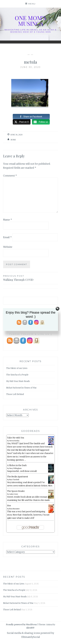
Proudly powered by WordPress (21, 624)
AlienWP (30, 628)
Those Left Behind (15, 394)
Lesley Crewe (13, 494)
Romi (13, 140)
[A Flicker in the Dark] (51, 472)
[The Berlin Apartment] (51, 483)
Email (7, 237)
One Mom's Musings (30, 20)
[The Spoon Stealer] (51, 498)
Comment (10, 175)
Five (9, 505)
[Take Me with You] (51, 444)
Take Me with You (15, 438)
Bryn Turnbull (14, 480)
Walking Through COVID (18, 278)
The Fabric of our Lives (16, 368)
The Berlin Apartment (17, 476)
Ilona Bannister (14, 509)
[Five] (51, 512)
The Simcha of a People (17, 374)
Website (7, 246)
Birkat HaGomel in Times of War (21, 388)
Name (7, 219)
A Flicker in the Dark (17, 465)
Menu (32, 4)
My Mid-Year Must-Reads (18, 381)
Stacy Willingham (15, 468)
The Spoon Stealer (16, 491)
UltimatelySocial (30, 636)
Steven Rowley (14, 441)
